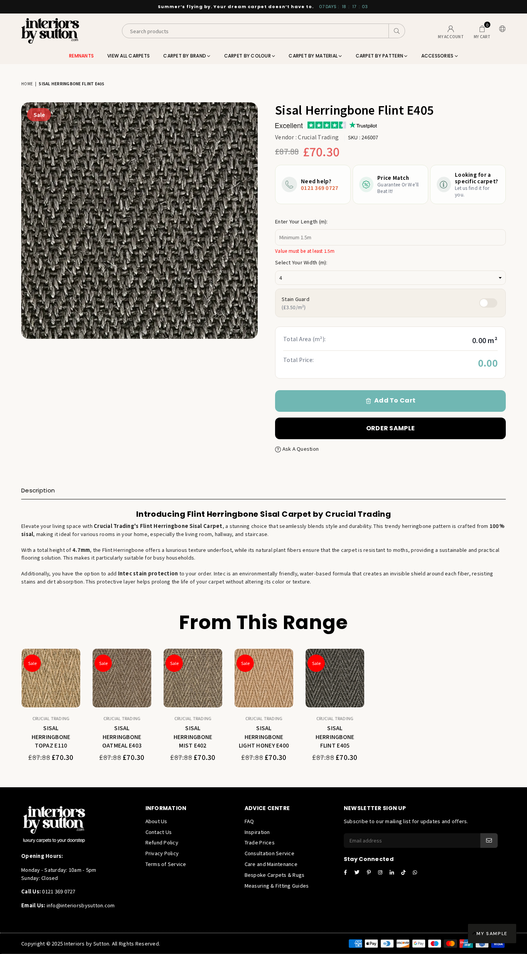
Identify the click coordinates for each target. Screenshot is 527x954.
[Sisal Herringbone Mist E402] (193, 678)
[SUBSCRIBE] (489, 840)
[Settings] (501, 31)
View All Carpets (128, 55)
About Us (156, 821)
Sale (39, 114)
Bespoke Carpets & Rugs (275, 874)
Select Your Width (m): (301, 262)
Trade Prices (260, 842)
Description (38, 490)
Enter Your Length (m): (301, 221)
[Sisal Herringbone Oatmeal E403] (122, 678)
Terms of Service (165, 864)
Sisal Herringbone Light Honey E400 (264, 736)
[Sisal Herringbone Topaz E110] (51, 678)
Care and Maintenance (271, 864)
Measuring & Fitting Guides (277, 885)
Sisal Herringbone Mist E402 (193, 736)
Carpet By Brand (185, 55)
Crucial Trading (318, 137)
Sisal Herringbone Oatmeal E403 (122, 736)
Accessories (438, 55)
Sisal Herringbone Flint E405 (335, 736)
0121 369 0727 (319, 187)
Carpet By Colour (248, 55)
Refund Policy (161, 842)
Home (27, 83)
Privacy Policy (162, 853)
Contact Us (158, 832)
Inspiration (257, 832)
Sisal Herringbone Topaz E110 (51, 736)
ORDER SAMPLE (390, 428)
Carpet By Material (314, 55)
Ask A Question (300, 448)
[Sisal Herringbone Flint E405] (335, 678)
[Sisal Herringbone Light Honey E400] (264, 678)
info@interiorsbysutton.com (80, 905)
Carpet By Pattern (380, 55)
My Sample (492, 933)
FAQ (249, 821)
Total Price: (298, 360)
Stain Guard (295, 302)
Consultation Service (269, 853)
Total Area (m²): (304, 339)
